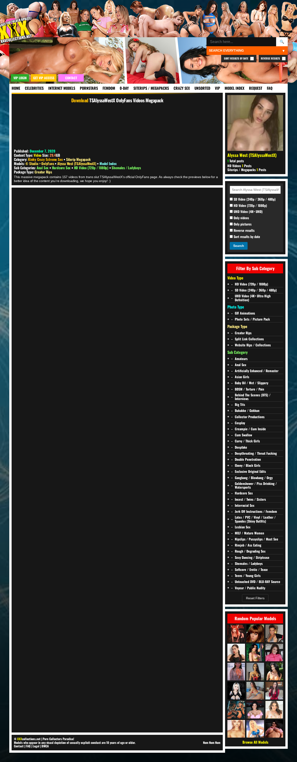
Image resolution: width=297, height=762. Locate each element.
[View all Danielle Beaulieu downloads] (236, 633)
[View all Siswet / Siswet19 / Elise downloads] (236, 729)
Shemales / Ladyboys (126, 167)
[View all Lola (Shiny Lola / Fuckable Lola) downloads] (274, 652)
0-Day (124, 88)
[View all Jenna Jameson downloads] (255, 729)
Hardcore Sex (61, 167)
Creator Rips (43, 171)
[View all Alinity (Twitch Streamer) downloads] (255, 690)
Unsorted (202, 88)
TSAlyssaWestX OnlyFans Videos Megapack (126, 100)
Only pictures (242, 224)
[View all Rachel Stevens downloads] (274, 633)
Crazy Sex (182, 88)
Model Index (234, 88)
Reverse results (244, 230)
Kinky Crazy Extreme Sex (45, 159)
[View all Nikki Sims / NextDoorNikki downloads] (274, 729)
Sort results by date (246, 237)
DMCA (45, 746)
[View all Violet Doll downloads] (236, 690)
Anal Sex (43, 167)
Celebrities (34, 88)
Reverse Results (271, 58)
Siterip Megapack (78, 159)
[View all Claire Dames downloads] (255, 710)
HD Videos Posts (239, 165)
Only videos (241, 218)
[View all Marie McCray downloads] (255, 633)
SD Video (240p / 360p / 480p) (254, 199)
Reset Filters (255, 598)
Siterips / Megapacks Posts (246, 169)
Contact (19, 746)
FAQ (269, 88)
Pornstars (89, 88)
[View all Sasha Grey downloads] (236, 652)
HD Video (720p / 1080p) (91, 167)
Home (16, 88)
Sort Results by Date (236, 58)
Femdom (109, 88)
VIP (217, 88)
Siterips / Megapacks (151, 88)
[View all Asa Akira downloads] (255, 671)
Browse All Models (255, 742)
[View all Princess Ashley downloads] (274, 690)
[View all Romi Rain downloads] (255, 652)
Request (255, 88)
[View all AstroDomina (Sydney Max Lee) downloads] (236, 710)
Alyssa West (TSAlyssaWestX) (77, 163)
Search (238, 246)
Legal (36, 746)
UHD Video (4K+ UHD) (248, 212)
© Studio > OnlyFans (40, 163)
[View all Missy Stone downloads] (274, 710)
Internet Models (61, 88)
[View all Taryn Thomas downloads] (274, 671)
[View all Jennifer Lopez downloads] (236, 671)
